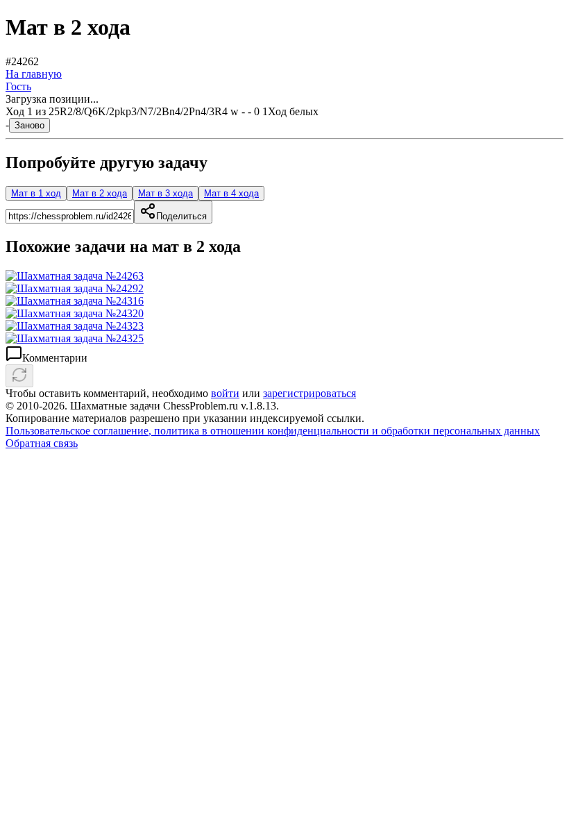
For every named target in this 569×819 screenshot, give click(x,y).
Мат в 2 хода (99, 193)
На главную (34, 74)
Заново (29, 125)
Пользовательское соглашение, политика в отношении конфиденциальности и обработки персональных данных (273, 431)
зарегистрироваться (309, 393)
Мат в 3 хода (165, 193)
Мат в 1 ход (36, 193)
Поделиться (181, 216)
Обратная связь (42, 443)
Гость (18, 86)
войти (225, 393)
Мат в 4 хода (231, 193)
